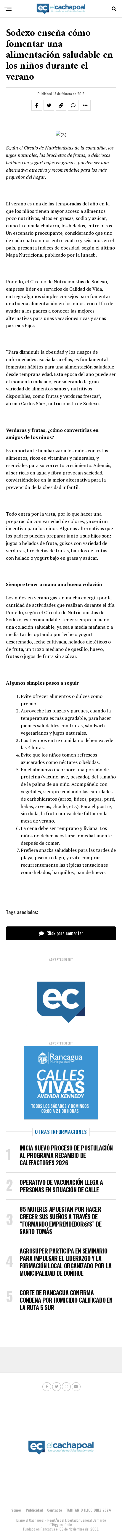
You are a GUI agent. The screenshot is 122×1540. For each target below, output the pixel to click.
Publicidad (34, 1509)
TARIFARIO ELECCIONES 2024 (88, 1509)
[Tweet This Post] (49, 105)
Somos (16, 1509)
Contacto (54, 1509)
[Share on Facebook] (36, 105)
